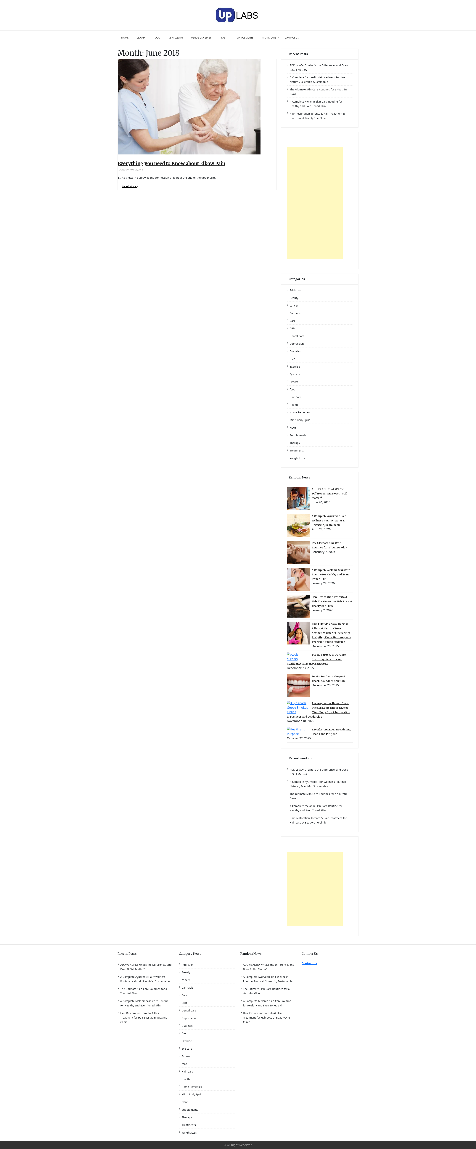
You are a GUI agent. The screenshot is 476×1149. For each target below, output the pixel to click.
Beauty (141, 37)
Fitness (294, 382)
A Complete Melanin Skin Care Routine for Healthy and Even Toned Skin (331, 575)
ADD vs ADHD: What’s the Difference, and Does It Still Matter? (329, 494)
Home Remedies (300, 412)
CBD (292, 328)
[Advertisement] (315, 203)
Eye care (295, 374)
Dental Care (297, 336)
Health (224, 37)
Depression (175, 37)
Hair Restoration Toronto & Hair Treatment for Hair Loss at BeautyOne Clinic (332, 602)
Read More (129, 186)
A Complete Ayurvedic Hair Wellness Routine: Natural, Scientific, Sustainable (329, 521)
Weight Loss (297, 458)
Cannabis (295, 313)
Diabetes (295, 351)
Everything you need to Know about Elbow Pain (171, 163)
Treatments (269, 37)
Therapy (295, 443)
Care (292, 321)
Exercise (295, 366)
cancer (294, 305)
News (293, 427)
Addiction (296, 290)
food (157, 37)
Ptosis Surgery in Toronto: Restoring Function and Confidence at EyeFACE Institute (317, 659)
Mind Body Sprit (201, 37)
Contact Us (291, 37)
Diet (292, 359)
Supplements (245, 37)
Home (124, 37)
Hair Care (295, 397)
